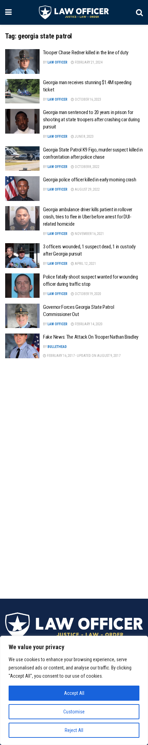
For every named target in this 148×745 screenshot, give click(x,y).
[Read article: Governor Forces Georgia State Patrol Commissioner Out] (22, 316)
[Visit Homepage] (74, 12)
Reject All (74, 730)
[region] (74, 690)
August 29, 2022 (87, 189)
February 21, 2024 (88, 62)
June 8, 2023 (84, 136)
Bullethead (57, 347)
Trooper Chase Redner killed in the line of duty (85, 52)
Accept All (74, 693)
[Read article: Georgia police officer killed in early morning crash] (22, 188)
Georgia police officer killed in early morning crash (89, 180)
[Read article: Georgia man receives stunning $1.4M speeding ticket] (22, 91)
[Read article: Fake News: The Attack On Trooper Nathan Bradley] (22, 346)
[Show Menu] (8, 12)
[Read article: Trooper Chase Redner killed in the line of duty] (22, 61)
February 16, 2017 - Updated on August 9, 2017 (83, 356)
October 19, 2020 (87, 294)
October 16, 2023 (87, 99)
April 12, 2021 (85, 264)
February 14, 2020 (88, 324)
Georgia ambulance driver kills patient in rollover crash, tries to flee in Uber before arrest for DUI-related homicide (87, 216)
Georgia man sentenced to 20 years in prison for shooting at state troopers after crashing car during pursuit (91, 119)
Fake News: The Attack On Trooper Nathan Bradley (90, 337)
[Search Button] (139, 12)
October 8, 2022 (86, 167)
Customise (74, 711)
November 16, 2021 (89, 234)
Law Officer (57, 62)
